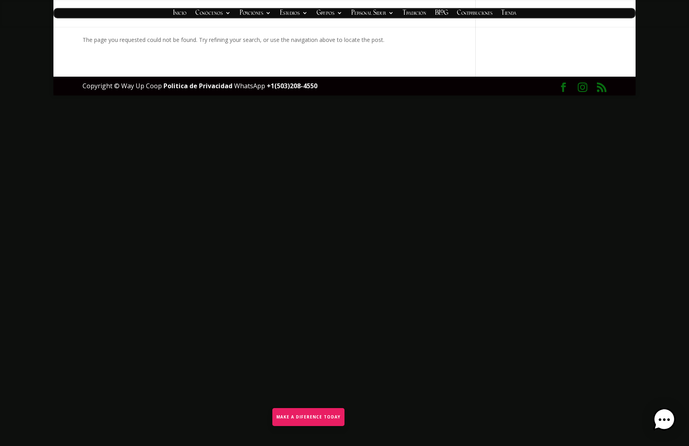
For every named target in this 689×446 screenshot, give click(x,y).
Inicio (180, 14)
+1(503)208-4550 (292, 85)
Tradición (414, 14)
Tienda (508, 14)
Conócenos (209, 14)
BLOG (441, 14)
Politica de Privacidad (198, 85)
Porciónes (251, 14)
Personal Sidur (368, 14)
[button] (664, 420)
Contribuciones (474, 14)
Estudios (290, 14)
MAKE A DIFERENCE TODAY (308, 417)
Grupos (326, 14)
